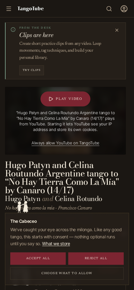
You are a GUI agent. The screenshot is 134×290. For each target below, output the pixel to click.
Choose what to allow (67, 273)
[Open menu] (124, 8)
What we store (56, 243)
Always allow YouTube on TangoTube (65, 142)
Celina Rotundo (78, 198)
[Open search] (109, 8)
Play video (69, 99)
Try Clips (32, 70)
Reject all (96, 258)
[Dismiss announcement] (117, 30)
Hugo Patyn (22, 198)
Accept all (38, 258)
